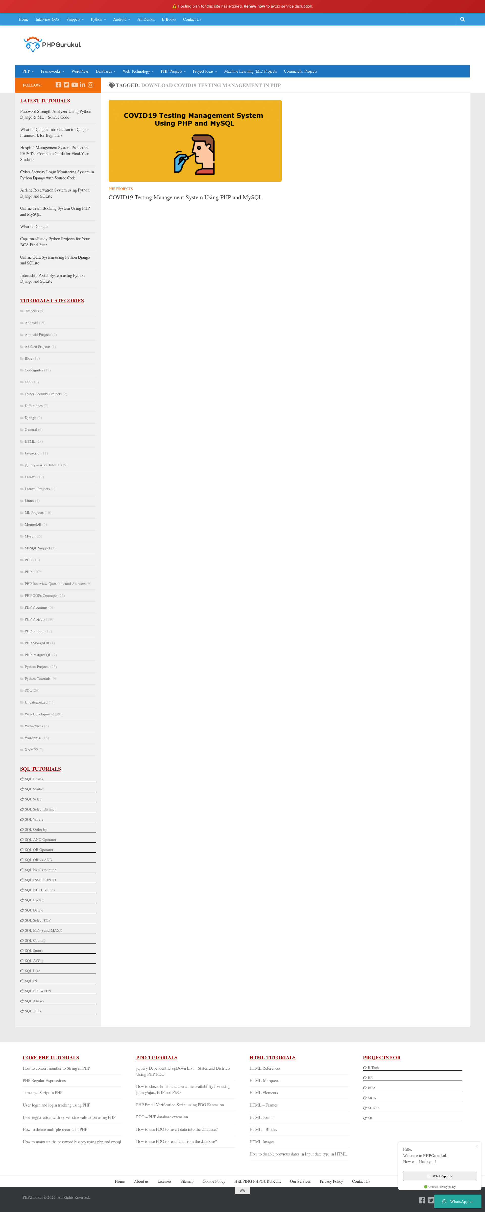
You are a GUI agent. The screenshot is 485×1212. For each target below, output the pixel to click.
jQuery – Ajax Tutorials (43, 464)
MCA (372, 1097)
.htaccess (32, 310)
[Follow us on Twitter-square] (66, 85)
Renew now (254, 6)
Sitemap (187, 1181)
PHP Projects (171, 71)
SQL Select (33, 798)
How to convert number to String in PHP (56, 1068)
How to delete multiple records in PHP (55, 1129)
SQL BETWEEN (38, 990)
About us (141, 1181)
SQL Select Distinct (40, 809)
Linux (29, 500)
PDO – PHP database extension (162, 1117)
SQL (28, 690)
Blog (28, 358)
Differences (34, 405)
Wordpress (33, 737)
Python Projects (37, 666)
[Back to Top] (242, 1190)
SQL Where (34, 819)
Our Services (300, 1181)
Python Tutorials (38, 678)
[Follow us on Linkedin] (82, 85)
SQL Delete (34, 909)
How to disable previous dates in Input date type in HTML (298, 1154)
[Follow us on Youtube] (74, 85)
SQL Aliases (34, 1000)
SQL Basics (34, 778)
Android (120, 19)
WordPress (80, 71)
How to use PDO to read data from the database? (176, 1141)
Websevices (34, 725)
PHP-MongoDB (37, 642)
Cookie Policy (214, 1181)
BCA (372, 1087)
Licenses (165, 1181)
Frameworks (51, 71)
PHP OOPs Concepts (41, 595)
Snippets (73, 19)
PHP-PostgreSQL (38, 654)
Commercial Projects (300, 71)
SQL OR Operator (39, 849)
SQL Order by (36, 829)
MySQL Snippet (37, 547)
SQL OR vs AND (38, 859)
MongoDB (33, 524)
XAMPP (31, 749)
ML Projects (34, 512)
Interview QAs (47, 19)
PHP (26, 71)
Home (24, 19)
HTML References (265, 1068)
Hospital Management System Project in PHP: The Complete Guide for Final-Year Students (54, 153)
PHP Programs (36, 607)
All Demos (146, 19)
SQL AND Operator (40, 839)
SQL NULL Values (40, 889)
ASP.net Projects (38, 346)
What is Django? (34, 226)
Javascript (32, 452)
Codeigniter (34, 369)
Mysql (30, 535)
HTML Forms (261, 1117)
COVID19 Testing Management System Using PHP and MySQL (185, 197)
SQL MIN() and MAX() (43, 930)
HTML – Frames (264, 1105)
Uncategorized (36, 702)
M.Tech (374, 1107)
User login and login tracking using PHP (56, 1105)
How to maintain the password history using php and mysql (72, 1142)
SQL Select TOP (38, 920)
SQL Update (34, 899)
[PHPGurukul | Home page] (53, 44)
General (31, 429)
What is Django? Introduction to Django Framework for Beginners (53, 132)
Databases (104, 71)
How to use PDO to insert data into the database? (176, 1129)
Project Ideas (203, 71)
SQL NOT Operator (40, 869)
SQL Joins (33, 1010)
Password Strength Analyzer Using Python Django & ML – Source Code (55, 114)
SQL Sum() (34, 950)
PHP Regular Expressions (44, 1080)
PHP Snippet (34, 630)
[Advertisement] (370, 44)
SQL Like (32, 970)
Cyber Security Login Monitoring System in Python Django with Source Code (57, 175)
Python (96, 19)
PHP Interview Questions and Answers (55, 583)
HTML (30, 441)
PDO (28, 559)
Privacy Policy (331, 1181)
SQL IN (31, 980)
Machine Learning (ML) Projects (250, 71)
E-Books (169, 19)
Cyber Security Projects (43, 393)
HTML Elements (264, 1092)
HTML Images (262, 1142)
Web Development (39, 713)
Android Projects (38, 334)
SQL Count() (35, 940)
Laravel (30, 476)
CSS (28, 381)
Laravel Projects (37, 488)
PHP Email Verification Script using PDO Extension (180, 1105)
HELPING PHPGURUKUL (257, 1181)
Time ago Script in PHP (42, 1092)
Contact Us (192, 19)
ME (370, 1117)
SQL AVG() (34, 960)
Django (30, 417)
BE (370, 1077)
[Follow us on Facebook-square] (58, 85)
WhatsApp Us (442, 1176)
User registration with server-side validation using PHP (69, 1117)
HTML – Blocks (263, 1129)
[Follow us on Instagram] (90, 85)
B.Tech (373, 1067)
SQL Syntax (34, 788)
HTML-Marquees (264, 1080)
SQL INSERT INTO (40, 879)
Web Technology (136, 71)
